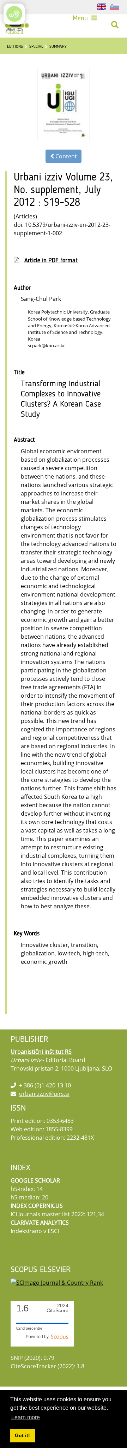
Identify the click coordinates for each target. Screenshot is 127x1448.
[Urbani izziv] (17, 25)
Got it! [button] (22, 1435)
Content (65, 156)
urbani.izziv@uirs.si (44, 1094)
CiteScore (57, 1308)
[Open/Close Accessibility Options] (14, 14)
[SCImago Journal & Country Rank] (57, 1282)
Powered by (38, 1336)
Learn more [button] (25, 1417)
